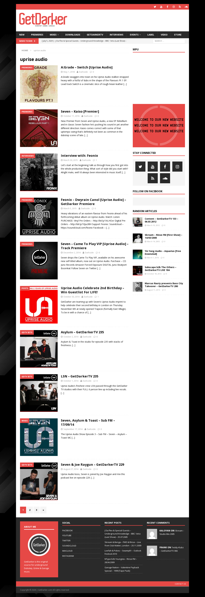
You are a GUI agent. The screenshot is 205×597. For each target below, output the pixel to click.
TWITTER (66, 540)
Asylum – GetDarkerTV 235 (82, 332)
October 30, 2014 (71, 296)
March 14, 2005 (153, 241)
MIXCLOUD (67, 550)
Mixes (53, 34)
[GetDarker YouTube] (161, 7)
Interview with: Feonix (79, 155)
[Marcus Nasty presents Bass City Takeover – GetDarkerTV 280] (137, 287)
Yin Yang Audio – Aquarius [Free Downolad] (163, 252)
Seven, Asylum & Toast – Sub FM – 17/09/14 (88, 422)
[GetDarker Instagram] (173, 7)
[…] (125, 84)
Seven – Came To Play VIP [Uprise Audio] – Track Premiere (94, 246)
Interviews (116, 34)
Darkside (83, 71)
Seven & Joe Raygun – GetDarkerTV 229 (92, 464)
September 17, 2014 (72, 429)
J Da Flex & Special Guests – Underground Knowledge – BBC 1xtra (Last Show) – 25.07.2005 (122, 534)
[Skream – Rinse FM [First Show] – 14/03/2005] (137, 238)
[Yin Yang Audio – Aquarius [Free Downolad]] (137, 254)
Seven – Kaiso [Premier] (80, 111)
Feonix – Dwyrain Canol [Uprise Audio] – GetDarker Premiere (93, 202)
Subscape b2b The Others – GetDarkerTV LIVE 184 (160, 269)
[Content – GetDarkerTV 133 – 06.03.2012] (137, 222)
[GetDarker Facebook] (167, 7)
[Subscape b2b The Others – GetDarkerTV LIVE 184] (137, 270)
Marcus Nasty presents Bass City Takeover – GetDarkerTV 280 (164, 285)
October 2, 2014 (70, 336)
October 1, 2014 (70, 380)
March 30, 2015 (70, 160)
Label (150, 34)
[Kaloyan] (152, 537)
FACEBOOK (67, 530)
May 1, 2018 (69, 71)
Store (177, 34)
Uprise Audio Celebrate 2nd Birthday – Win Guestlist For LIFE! (92, 290)
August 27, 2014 (70, 469)
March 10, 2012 (153, 225)
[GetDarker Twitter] (155, 7)
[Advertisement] (133, 20)
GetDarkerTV (95, 34)
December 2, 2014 (72, 252)
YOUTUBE (66, 535)
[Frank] (152, 554)
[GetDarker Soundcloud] (186, 7)
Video (164, 34)
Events (134, 34)
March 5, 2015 (70, 208)
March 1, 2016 (153, 257)
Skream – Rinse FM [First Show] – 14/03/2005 (163, 236)
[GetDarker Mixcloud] (180, 7)
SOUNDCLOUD (69, 545)
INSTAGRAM (68, 555)
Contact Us (180, 584)
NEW (22, 34)
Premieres (37, 34)
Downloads (72, 34)
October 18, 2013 (154, 274)
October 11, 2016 (71, 116)
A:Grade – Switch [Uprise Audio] (86, 67)
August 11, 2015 (153, 290)
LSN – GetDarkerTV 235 (79, 376)
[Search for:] (169, 40)
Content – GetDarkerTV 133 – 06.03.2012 (161, 220)
